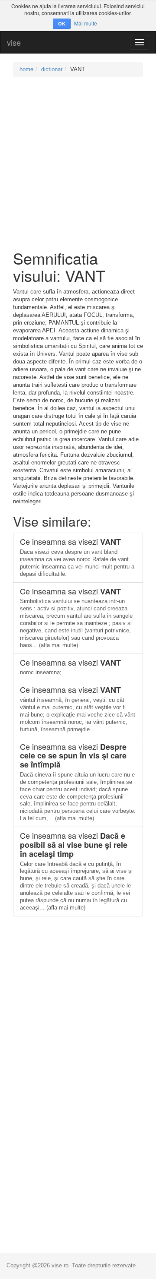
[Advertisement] (78, 163)
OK (61, 23)
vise (14, 42)
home (26, 69)
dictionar (51, 69)
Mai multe (85, 23)
